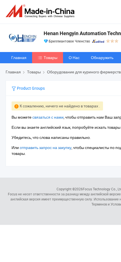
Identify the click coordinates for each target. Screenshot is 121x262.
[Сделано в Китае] (41, 11)
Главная (18, 57)
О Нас (74, 57)
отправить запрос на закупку (45, 147)
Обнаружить (102, 57)
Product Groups (30, 88)
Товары (50, 57)
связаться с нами (48, 117)
